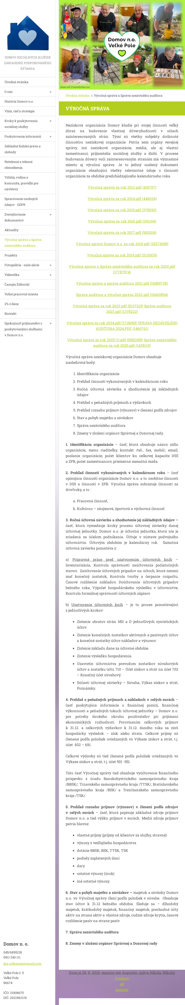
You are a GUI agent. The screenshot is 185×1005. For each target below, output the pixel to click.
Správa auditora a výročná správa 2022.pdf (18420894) (122, 294)
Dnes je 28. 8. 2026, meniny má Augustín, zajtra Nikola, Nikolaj (122, 972)
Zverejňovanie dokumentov (15, 217)
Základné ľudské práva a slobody (23, 149)
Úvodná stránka (16, 82)
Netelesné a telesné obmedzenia (18, 165)
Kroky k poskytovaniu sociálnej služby (21, 124)
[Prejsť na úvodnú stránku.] (27, 27)
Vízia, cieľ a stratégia (20, 111)
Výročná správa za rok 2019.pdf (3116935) (122, 255)
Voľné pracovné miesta (21, 294)
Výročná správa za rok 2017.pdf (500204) (122, 232)
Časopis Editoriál (17, 284)
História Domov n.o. (19, 101)
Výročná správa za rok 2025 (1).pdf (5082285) (105, 339)
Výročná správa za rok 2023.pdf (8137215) (108, 305)
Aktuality (11, 230)
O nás (9, 91)
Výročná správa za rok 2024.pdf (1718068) (102, 322)
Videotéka (12, 274)
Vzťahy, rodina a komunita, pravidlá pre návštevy (21, 183)
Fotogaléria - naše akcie (22, 265)
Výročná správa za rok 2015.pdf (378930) (122, 209)
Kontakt (10, 313)
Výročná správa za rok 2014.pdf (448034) (122, 198)
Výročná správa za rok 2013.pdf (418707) (122, 187)
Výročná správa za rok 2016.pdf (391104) (122, 221)
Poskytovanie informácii (23, 136)
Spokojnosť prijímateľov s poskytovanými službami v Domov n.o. (23, 329)
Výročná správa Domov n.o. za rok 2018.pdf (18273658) (122, 243)
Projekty (11, 255)
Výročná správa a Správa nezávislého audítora (23, 242)
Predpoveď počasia (122, 984)
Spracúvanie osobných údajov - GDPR (21, 202)
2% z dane (12, 304)
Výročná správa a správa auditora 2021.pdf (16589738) (122, 283)
